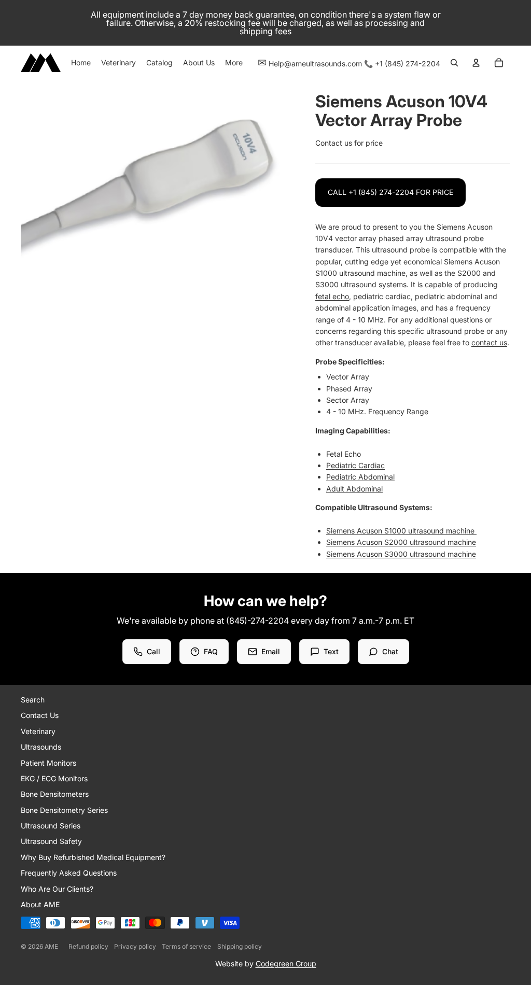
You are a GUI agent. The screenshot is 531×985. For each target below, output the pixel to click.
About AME (40, 904)
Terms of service (186, 946)
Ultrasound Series (50, 825)
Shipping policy (239, 946)
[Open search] (454, 62)
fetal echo (332, 296)
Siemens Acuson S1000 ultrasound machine (401, 530)
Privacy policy (135, 946)
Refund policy (88, 946)
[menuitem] (234, 62)
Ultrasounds (41, 746)
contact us (489, 342)
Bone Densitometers (55, 794)
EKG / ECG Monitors (54, 778)
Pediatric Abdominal (360, 476)
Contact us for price (349, 142)
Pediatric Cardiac (355, 465)
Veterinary (38, 731)
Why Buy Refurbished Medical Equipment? (93, 857)
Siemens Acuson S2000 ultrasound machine (401, 542)
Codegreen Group (286, 963)
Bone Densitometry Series (64, 810)
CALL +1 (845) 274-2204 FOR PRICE (390, 192)
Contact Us (40, 715)
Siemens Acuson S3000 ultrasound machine (401, 554)
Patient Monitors (48, 762)
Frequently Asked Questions (69, 872)
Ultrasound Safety (51, 841)
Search (33, 699)
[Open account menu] (476, 62)
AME (51, 946)
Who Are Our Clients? (57, 888)
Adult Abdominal (354, 488)
